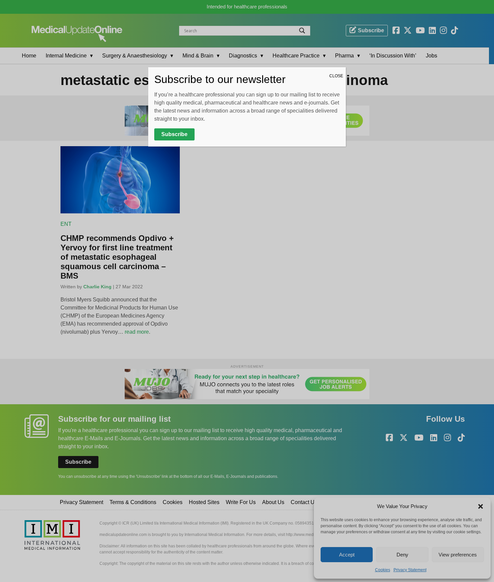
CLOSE (336, 76)
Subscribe (174, 134)
